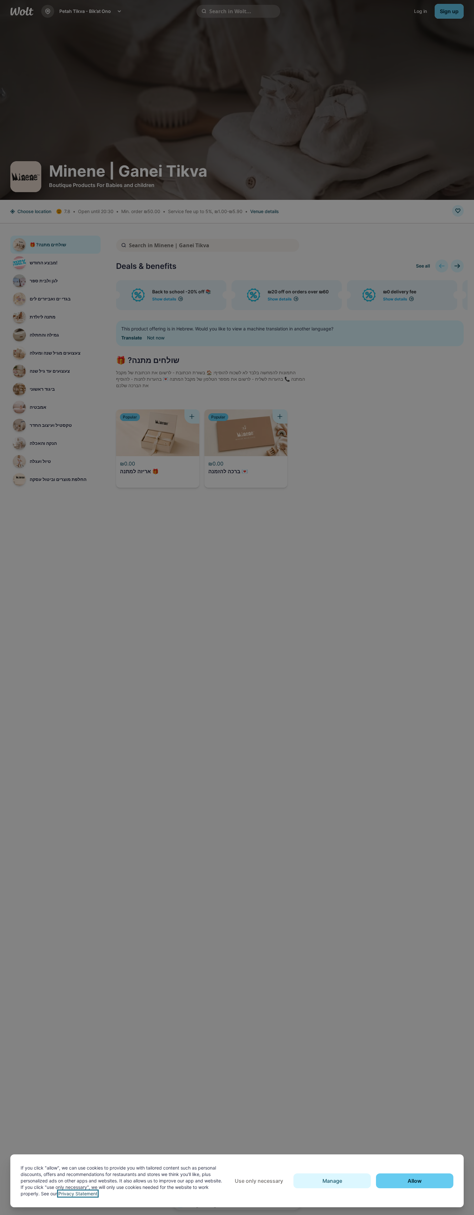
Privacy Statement (77, 1193)
